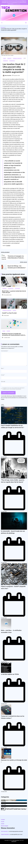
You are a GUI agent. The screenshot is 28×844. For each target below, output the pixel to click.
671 (2, 810)
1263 (2, 801)
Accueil (2, 821)
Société (14, 310)
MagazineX (13, 841)
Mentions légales (4, 825)
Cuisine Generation (5, 834)
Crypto (4, 58)
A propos (3, 819)
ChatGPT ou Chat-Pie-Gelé (9, 313)
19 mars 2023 (4, 661)
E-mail (3, 375)
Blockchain (3, 803)
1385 (2, 807)
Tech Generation (4, 831)
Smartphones (12, 60)
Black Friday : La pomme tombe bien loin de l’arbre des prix (14, 291)
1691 (2, 804)
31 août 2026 (4, 457)
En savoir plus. (17, 3)
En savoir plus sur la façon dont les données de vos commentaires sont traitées (14, 398)
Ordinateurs (5, 60)
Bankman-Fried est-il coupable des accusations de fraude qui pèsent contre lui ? (13, 334)
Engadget (8, 245)
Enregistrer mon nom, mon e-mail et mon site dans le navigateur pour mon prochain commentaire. (13, 388)
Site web (3, 381)
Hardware (9, 58)
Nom (2, 368)
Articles (2, 823)
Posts (4, 801)
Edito (2, 808)
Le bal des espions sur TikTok (10, 674)
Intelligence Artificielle (17, 58)
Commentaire (4, 351)
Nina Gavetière (8, 75)
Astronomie (3, 800)
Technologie (17, 288)
